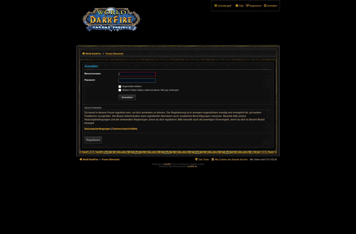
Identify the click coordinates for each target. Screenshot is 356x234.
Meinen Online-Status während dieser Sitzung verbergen (150, 90)
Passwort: (89, 80)
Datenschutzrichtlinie (124, 128)
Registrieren (93, 140)
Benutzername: (92, 73)
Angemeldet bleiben (132, 86)
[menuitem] (270, 5)
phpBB (167, 164)
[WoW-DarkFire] (111, 21)
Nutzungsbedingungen (97, 128)
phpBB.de (192, 166)
